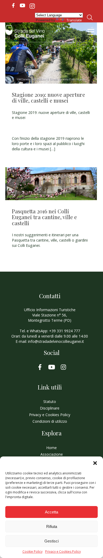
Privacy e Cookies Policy (63, 552)
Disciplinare (49, 408)
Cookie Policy (32, 552)
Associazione (51, 454)
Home (51, 447)
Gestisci (51, 541)
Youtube (22, 5)
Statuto (49, 401)
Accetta (51, 512)
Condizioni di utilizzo (49, 421)
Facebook (13, 5)
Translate (74, 20)
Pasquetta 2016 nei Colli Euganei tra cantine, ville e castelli (44, 217)
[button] (95, 463)
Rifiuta (51, 526)
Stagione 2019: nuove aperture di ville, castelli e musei (48, 97)
